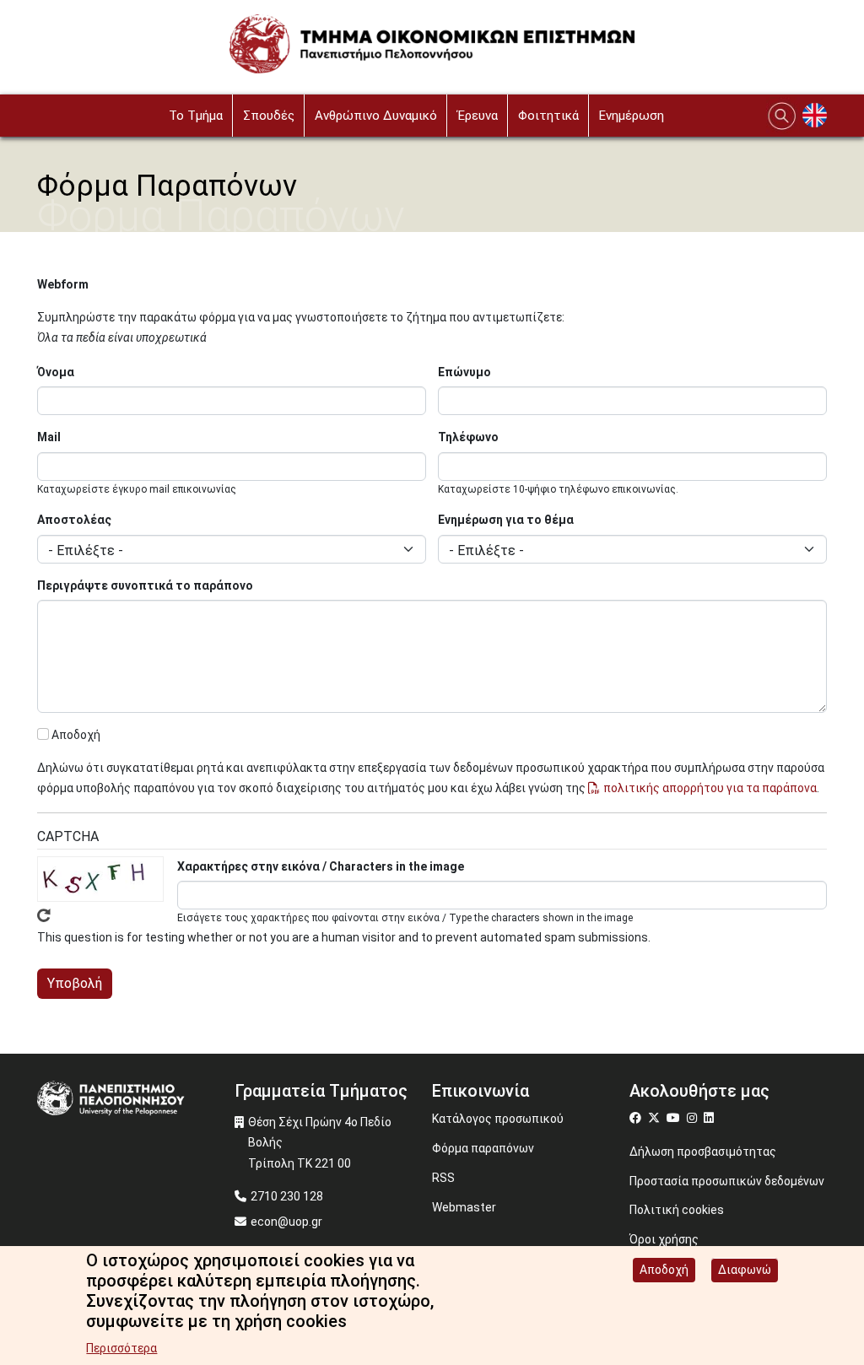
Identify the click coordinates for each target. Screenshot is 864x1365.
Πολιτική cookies (676, 1210)
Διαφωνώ (744, 1269)
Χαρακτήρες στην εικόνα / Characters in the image (320, 866)
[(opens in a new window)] (637, 1118)
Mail (49, 437)
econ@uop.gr (286, 1221)
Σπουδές (268, 115)
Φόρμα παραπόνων (483, 1148)
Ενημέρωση (631, 115)
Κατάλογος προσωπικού (498, 1118)
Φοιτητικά (548, 115)
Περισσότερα (121, 1348)
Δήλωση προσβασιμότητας (702, 1151)
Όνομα (55, 372)
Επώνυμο (464, 372)
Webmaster (464, 1207)
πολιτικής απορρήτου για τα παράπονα (710, 788)
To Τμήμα (196, 115)
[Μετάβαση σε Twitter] (656, 1118)
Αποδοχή (75, 735)
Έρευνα (477, 115)
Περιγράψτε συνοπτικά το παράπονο (145, 585)
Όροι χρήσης (664, 1239)
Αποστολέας (74, 519)
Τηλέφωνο (468, 437)
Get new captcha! (44, 915)
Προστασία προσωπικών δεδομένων (726, 1181)
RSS (443, 1177)
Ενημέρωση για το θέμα (506, 519)
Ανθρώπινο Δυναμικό (376, 115)
